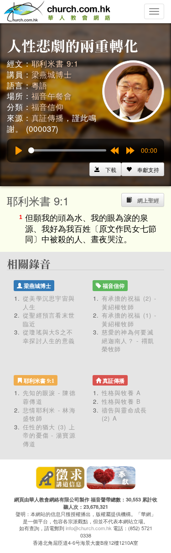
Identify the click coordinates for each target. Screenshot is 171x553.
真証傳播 (47, 117)
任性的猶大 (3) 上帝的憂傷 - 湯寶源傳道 (49, 435)
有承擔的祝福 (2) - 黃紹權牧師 (129, 302)
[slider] (67, 150)
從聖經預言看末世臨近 (49, 319)
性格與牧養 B (121, 401)
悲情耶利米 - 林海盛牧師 (49, 414)
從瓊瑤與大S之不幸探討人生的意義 (49, 336)
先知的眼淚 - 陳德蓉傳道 (49, 397)
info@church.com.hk (89, 528)
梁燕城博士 (51, 74)
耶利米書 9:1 (54, 63)
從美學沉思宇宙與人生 (49, 302)
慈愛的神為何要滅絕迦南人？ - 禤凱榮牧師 (128, 340)
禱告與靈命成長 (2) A (124, 414)
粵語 (39, 85)
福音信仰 (47, 106)
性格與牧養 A (121, 392)
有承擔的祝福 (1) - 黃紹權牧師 (129, 319)
